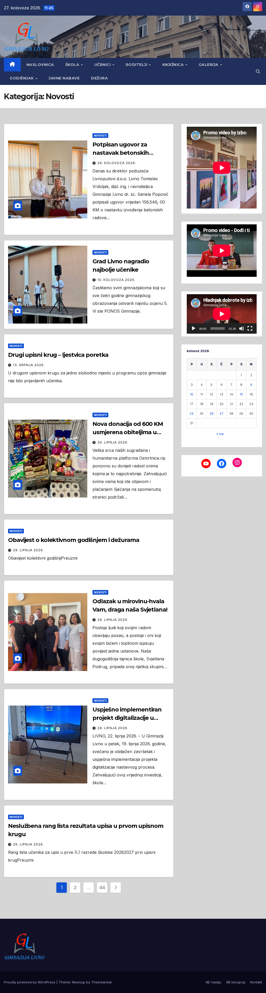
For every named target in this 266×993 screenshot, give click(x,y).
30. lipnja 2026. (112, 442)
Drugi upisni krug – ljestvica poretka (58, 354)
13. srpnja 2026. (29, 365)
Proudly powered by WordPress (30, 982)
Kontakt (256, 982)
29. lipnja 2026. (28, 550)
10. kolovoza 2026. (116, 280)
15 (241, 394)
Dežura (99, 78)
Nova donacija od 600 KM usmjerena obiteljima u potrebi (127, 432)
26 (212, 413)
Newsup (78, 982)
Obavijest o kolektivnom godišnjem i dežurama (73, 540)
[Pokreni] (193, 328)
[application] (222, 313)
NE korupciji (235, 982)
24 (192, 413)
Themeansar (101, 982)
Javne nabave (64, 78)
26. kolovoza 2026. (116, 163)
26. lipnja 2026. (28, 844)
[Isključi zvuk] (241, 328)
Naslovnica (40, 64)
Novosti (100, 135)
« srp (220, 434)
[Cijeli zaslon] (249, 328)
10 (191, 394)
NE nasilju (213, 982)
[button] (258, 71)
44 (102, 887)
